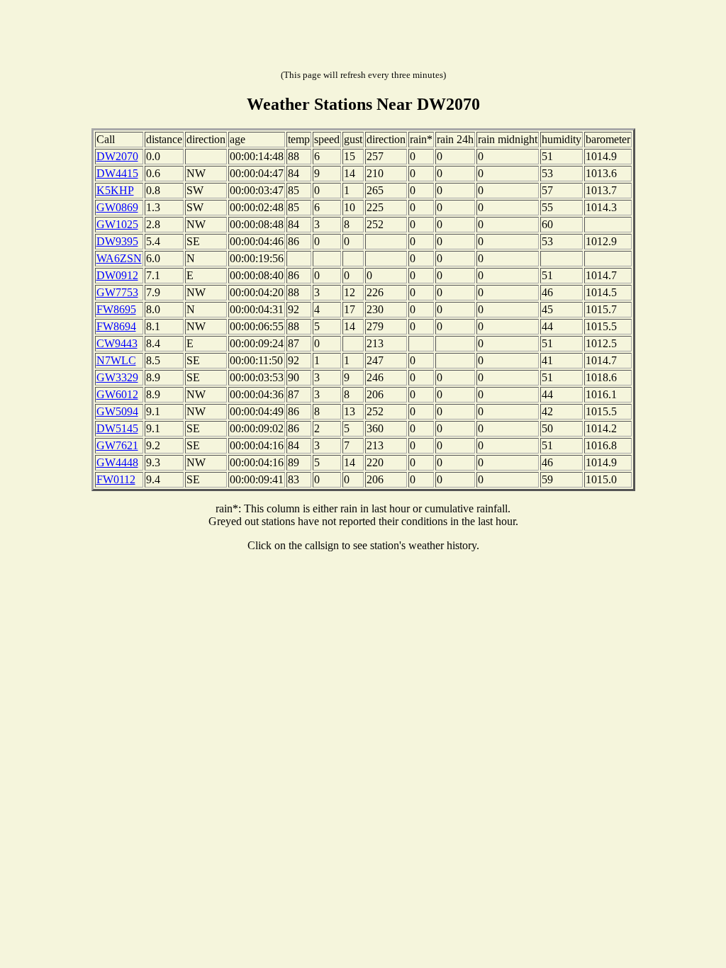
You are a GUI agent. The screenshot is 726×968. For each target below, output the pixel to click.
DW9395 (117, 241)
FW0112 (115, 479)
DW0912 (117, 275)
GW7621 (117, 445)
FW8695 (116, 309)
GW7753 (117, 292)
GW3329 (117, 377)
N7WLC (116, 360)
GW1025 (117, 224)
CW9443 (117, 343)
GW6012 (117, 394)
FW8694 (116, 326)
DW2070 (117, 156)
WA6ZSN (119, 258)
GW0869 (117, 207)
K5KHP (115, 190)
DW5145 (117, 428)
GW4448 (117, 462)
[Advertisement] (363, 37)
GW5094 (117, 411)
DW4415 (117, 173)
